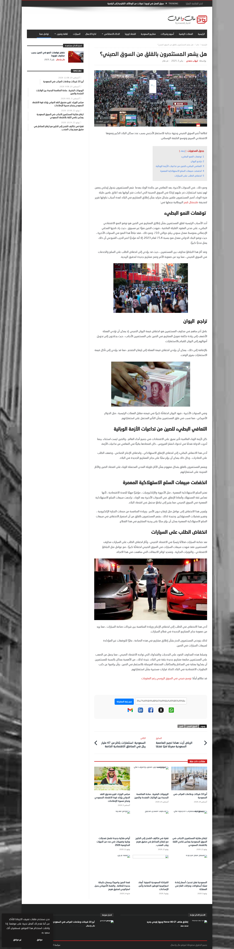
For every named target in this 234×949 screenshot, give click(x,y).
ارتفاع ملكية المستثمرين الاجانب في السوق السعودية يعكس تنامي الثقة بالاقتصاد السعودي (190, 841)
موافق (39, 939)
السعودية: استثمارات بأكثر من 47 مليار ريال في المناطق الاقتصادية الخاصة (123, 742)
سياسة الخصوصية (52, 945)
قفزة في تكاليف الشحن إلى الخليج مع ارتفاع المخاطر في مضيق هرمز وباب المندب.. (152, 841)
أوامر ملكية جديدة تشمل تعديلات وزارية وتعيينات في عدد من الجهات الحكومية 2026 (113, 841)
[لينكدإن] (140, 712)
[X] (161, 712)
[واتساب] (171, 712)
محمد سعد (184, 926)
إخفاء (183, 151)
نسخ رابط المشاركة (124, 701)
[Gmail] (130, 712)
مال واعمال (60, 59)
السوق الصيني (192, 726)
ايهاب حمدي (192, 61)
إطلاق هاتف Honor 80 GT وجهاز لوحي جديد (167, 921)
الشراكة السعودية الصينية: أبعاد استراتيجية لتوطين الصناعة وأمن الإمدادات (153, 885)
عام (197, 44)
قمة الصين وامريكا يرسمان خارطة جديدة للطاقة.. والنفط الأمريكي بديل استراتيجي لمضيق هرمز (112, 885)
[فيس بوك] (150, 712)
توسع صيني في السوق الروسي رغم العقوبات (166, 678)
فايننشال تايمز (191, 202)
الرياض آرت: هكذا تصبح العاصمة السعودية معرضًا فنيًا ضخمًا (174, 742)
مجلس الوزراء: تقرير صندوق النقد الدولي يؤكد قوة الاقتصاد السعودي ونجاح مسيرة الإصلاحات (112, 797)
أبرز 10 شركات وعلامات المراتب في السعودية (73, 921)
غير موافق (17, 939)
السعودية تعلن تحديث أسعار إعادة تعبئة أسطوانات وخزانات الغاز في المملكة (191, 885)
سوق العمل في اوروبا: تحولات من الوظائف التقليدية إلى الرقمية (135, 3)
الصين (181, 726)
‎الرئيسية (204, 44)
